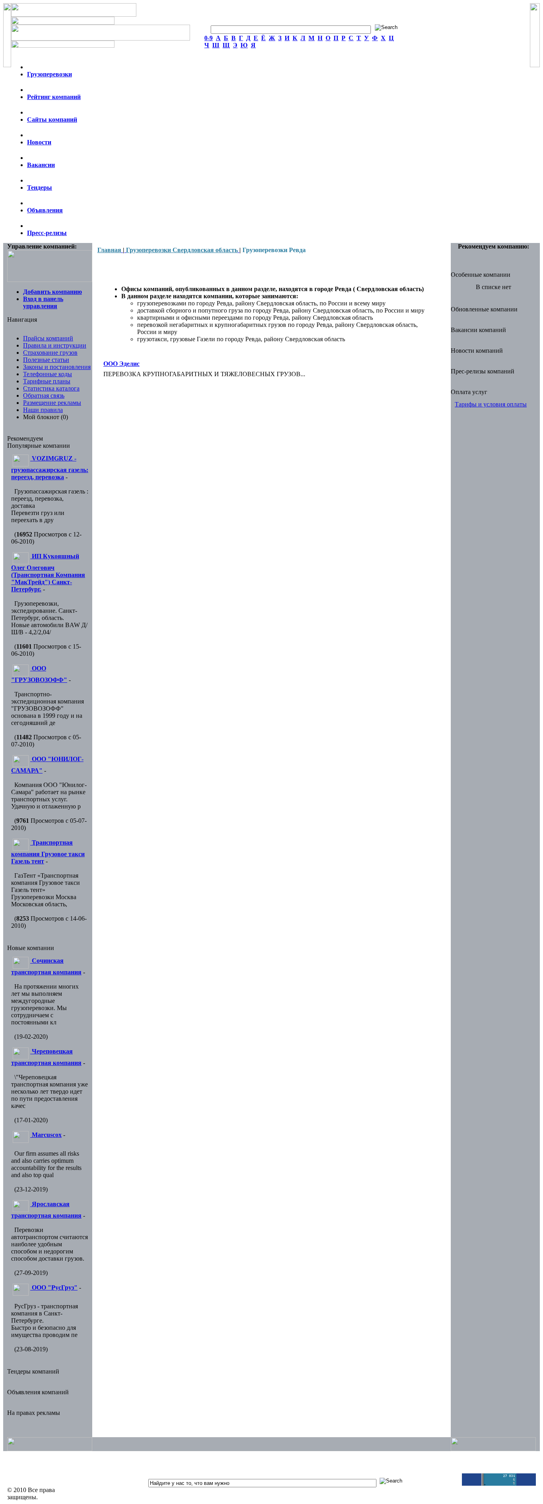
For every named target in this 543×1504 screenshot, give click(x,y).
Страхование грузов (50, 352)
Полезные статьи (46, 359)
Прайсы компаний (48, 338)
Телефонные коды (47, 374)
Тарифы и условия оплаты (491, 404)
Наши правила (43, 409)
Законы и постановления (57, 366)
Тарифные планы (46, 381)
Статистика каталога (51, 388)
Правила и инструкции (54, 345)
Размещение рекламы (52, 402)
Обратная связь (43, 395)
